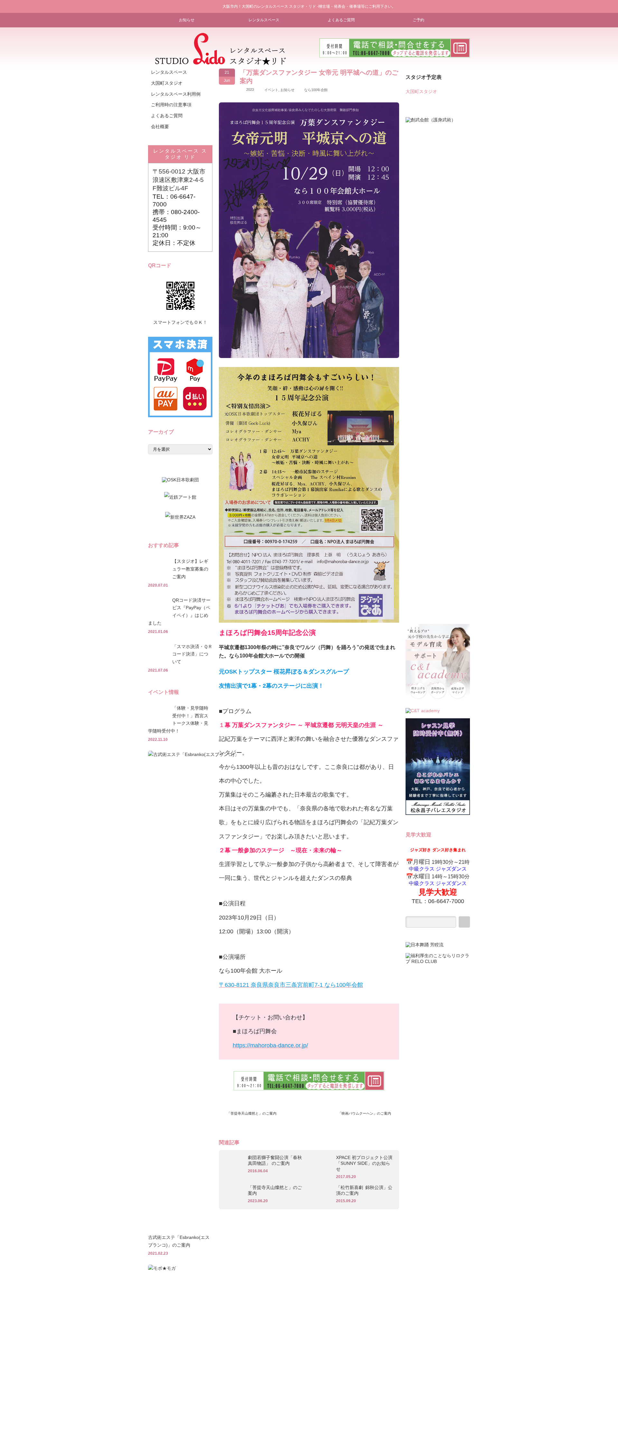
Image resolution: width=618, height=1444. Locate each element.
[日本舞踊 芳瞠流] (425, 944)
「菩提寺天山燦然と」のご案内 (251, 1113)
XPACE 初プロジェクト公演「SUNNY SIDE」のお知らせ (364, 1163)
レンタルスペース (263, 20)
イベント (271, 90)
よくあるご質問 (341, 20)
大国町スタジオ (167, 83)
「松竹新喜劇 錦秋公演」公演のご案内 (364, 1190)
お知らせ (186, 20)
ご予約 (418, 20)
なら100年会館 (316, 90)
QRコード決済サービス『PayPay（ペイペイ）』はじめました (179, 612)
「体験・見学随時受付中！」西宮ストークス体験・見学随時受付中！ (178, 719)
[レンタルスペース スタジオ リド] (220, 62)
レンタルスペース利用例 (176, 94)
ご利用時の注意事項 (171, 104)
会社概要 (160, 126)
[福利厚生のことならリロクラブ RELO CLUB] (438, 961)
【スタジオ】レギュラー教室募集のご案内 (190, 569)
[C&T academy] (438, 700)
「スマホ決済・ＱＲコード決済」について (192, 654)
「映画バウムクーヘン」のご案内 (364, 1113)
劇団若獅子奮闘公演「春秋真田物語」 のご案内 (275, 1160)
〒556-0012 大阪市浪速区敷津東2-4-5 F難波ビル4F (179, 180)
